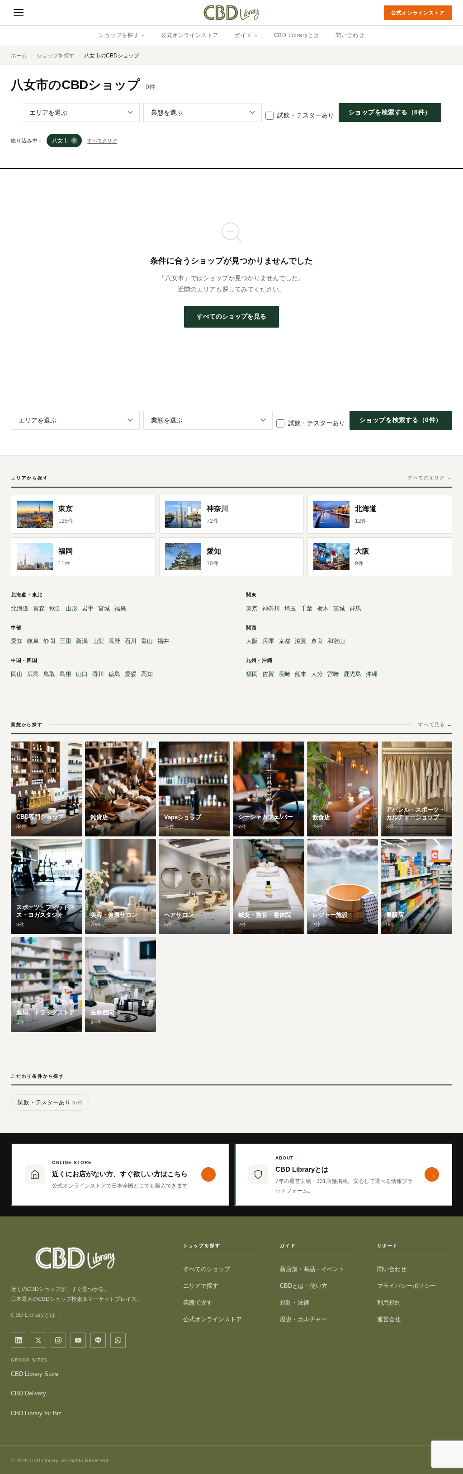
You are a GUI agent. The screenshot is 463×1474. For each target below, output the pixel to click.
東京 (252, 608)
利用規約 (389, 1302)
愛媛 (131, 674)
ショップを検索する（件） (390, 112)
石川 (131, 641)
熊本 (301, 674)
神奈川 (271, 608)
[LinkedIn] (18, 1340)
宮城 (104, 608)
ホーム (19, 55)
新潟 (82, 641)
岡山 (17, 674)
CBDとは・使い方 (303, 1285)
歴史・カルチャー (303, 1319)
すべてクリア (102, 140)
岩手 (88, 608)
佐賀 (268, 674)
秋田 (55, 608)
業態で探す (198, 1302)
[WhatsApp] (118, 1340)
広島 (33, 674)
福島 (120, 608)
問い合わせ (349, 35)
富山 (147, 641)
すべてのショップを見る (231, 316)
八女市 (64, 140)
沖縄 (372, 674)
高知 (147, 674)
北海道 (19, 608)
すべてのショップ (206, 1269)
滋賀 (301, 641)
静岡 (49, 641)
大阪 (252, 641)
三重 (65, 641)
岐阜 (33, 641)
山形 (71, 608)
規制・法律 (294, 1302)
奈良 (317, 641)
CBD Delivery (28, 1393)
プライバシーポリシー (406, 1285)
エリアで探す (200, 1285)
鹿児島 (352, 674)
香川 (98, 674)
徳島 (114, 674)
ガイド (246, 35)
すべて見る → (435, 724)
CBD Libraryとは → (37, 1315)
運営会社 (389, 1319)
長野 (114, 641)
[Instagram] (58, 1340)
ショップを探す (122, 35)
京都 (284, 641)
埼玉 (290, 608)
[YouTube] (78, 1340)
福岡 (252, 674)
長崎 (284, 674)
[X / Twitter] (38, 1340)
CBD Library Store (34, 1374)
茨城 (339, 608)
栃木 (323, 608)
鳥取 (49, 674)
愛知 (17, 641)
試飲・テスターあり (305, 115)
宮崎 (333, 674)
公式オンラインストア (418, 12)
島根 (65, 674)
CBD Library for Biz (36, 1413)
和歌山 (336, 641)
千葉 (306, 608)
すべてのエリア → (429, 477)
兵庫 (268, 641)
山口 (82, 674)
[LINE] (98, 1340)
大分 (317, 674)
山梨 (98, 641)
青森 (39, 608)
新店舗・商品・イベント (312, 1269)
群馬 (355, 608)
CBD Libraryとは (296, 35)
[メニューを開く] (18, 12)
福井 (163, 641)
